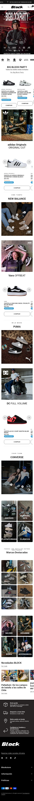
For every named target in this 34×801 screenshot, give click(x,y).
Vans (5, 301)
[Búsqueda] (28, 7)
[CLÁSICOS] (25, 532)
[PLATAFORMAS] (9, 532)
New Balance (21, 89)
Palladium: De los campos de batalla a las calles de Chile (14, 688)
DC (4, 429)
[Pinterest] (12, 758)
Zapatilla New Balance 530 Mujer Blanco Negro (24, 93)
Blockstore (6, 767)
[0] (31, 7)
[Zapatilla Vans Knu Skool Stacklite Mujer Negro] (17, 290)
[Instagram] (8, 758)
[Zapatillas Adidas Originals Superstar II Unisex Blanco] (17, 162)
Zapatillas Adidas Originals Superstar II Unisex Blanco (14, 176)
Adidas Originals (6, 89)
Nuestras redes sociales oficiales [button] (13, 753)
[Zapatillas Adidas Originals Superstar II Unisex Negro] (9, 82)
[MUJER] (9, 626)
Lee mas (4, 693)
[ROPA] (9, 647)
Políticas (5, 780)
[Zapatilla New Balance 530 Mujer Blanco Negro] (25, 82)
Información (6, 774)
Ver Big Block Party (17, 72)
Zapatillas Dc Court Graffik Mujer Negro (16, 432)
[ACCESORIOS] (25, 647)
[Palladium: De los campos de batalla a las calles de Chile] (15, 676)
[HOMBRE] (25, 626)
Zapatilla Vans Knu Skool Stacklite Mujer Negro (17, 304)
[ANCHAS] (9, 511)
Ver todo (4, 666)
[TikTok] (16, 758)
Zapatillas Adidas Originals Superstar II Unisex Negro (8, 93)
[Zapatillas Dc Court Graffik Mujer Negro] (17, 418)
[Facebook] (3, 758)
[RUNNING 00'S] (25, 511)
